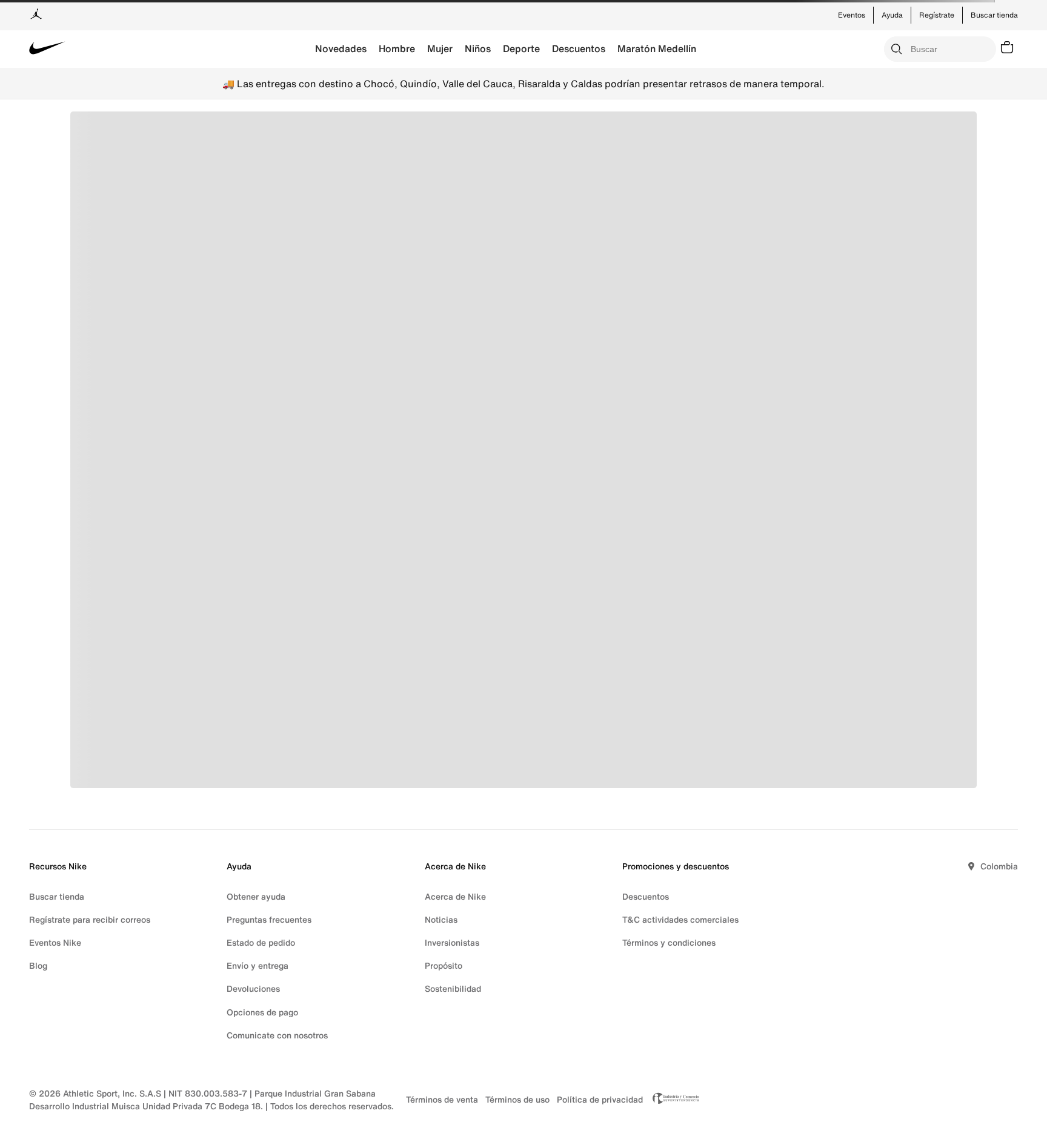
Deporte (521, 48)
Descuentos (578, 48)
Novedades (341, 48)
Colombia (999, 866)
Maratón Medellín (656, 48)
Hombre (397, 48)
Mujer (440, 48)
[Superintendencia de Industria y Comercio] (672, 1099)
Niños (478, 48)
